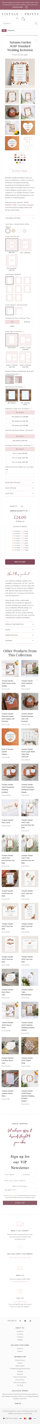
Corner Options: (10, 305)
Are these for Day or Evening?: (16, 318)
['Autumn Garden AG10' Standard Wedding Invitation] (12, 97)
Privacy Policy (20, 1380)
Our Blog (20, 1337)
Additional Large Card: (13, 409)
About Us (20, 1374)
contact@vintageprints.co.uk (20, 1282)
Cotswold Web (27, 1413)
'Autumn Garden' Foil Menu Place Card (8, 1060)
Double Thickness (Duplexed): (15, 371)
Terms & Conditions (20, 1383)
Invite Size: (9, 236)
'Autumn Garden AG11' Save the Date (27, 893)
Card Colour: (9, 224)
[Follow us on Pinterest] (25, 1321)
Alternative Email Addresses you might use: (19, 468)
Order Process (20, 1360)
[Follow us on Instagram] (30, 1321)
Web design (17, 1413)
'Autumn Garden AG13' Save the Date (7, 926)
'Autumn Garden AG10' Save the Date (7, 893)
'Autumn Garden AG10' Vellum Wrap (27, 1060)
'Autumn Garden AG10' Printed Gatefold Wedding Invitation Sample (27, 1096)
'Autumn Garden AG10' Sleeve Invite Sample (9, 683)
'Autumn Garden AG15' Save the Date (7, 959)
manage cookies (17, 7)
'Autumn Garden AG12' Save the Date (27, 926)
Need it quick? (20, 1366)
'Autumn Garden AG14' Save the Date (27, 959)
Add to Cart (20, 562)
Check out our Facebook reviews (19, 1258)
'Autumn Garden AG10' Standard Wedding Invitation (22, 35)
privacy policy (13, 1195)
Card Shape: (9, 274)
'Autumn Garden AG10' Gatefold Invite (27, 683)
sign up (18, 1404)
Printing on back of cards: (14, 445)
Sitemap (20, 1340)
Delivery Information (20, 1377)
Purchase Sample (20, 171)
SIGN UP (20, 1203)
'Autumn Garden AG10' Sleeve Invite (7, 1025)
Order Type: (9, 331)
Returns (20, 1351)
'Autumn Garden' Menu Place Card (8, 992)
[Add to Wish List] (35, 40)
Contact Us (20, 1331)
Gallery (20, 1363)
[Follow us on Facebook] (20, 1321)
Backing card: (10, 387)
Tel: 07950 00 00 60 (20, 1302)
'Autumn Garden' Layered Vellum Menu (8, 1093)
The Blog (20, 1371)
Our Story (20, 1334)
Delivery (20, 1349)
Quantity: (14, 506)
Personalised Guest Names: (15, 430)
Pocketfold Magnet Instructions (20, 1369)
